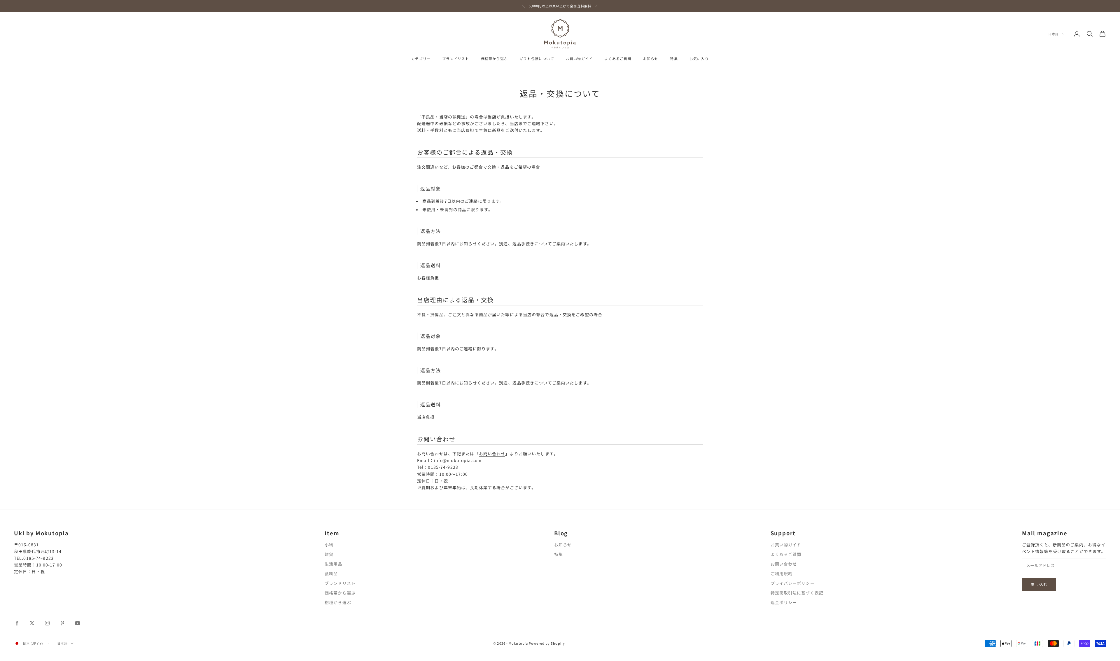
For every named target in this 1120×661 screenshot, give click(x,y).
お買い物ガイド (579, 58)
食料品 (331, 573)
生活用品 (333, 564)
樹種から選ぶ (338, 602)
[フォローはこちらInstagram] (47, 623)
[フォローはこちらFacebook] (17, 623)
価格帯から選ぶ (494, 58)
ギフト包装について (536, 58)
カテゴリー (420, 58)
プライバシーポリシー (793, 583)
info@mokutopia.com (458, 460)
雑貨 (329, 554)
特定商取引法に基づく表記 (797, 593)
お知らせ (651, 58)
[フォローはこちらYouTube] (77, 623)
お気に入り (699, 58)
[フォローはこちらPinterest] (62, 623)
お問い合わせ (492, 454)
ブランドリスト (455, 58)
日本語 (1053, 34)
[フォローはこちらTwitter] (32, 623)
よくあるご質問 (617, 58)
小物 (329, 545)
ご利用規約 (782, 573)
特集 (674, 58)
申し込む (1039, 584)
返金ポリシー (784, 602)
